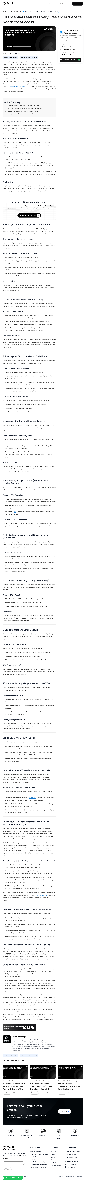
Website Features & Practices (29, 57)
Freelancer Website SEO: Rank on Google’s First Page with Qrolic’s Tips (14, 1086)
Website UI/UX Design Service (69, 49)
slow (15, 511)
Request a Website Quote (14, 1178)
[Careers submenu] (53, 3)
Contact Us (77, 3)
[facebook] (7, 1168)
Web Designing (65, 44)
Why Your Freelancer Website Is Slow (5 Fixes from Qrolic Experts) (41, 1086)
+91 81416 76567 (72, 1154)
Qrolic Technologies (40, 895)
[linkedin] (4, 1168)
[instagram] (11, 1168)
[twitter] (15, 1168)
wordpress (32, 797)
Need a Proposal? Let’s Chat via (68, 59)
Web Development (66, 46)
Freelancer (17, 11)
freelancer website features (18, 86)
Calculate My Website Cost (27, 215)
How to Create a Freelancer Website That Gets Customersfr (69, 1086)
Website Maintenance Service (69, 52)
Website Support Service (68, 55)
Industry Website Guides (10, 57)
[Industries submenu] (41, 3)
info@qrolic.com (72, 1157)
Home (4, 11)
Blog (10, 11)
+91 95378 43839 (72, 1164)
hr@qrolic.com (71, 1167)
